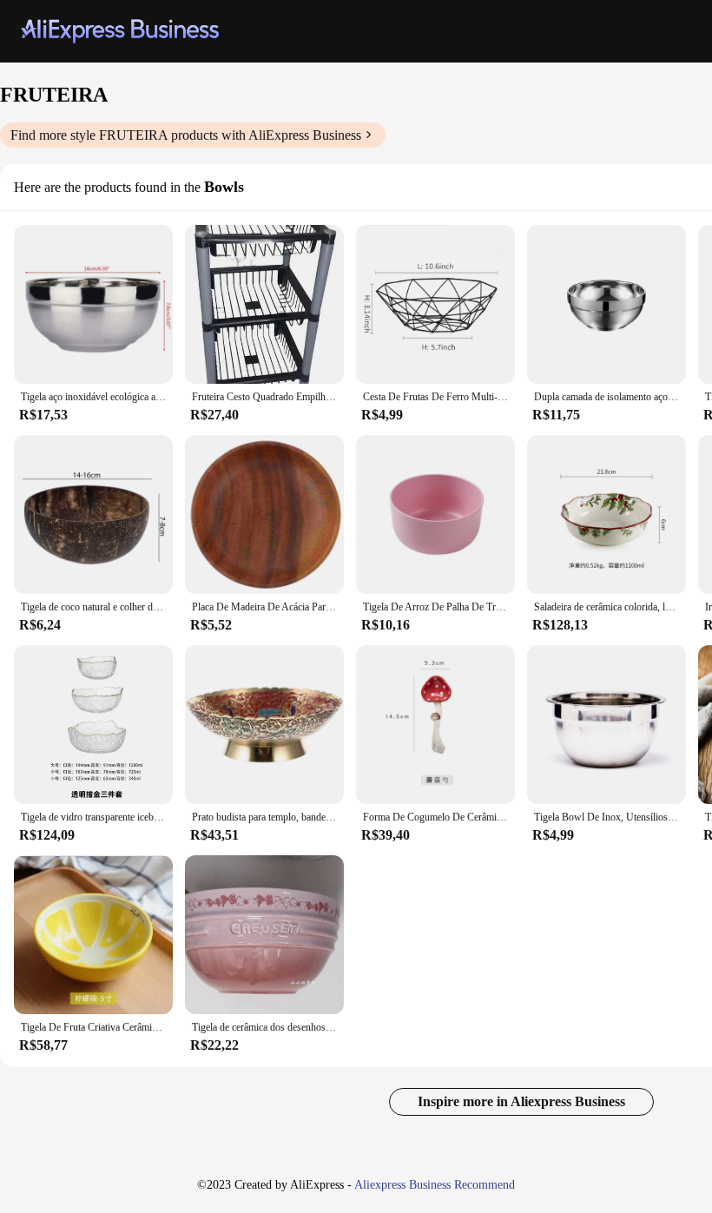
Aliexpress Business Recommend (434, 1184)
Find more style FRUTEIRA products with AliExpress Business (185, 135)
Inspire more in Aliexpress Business (521, 1101)
